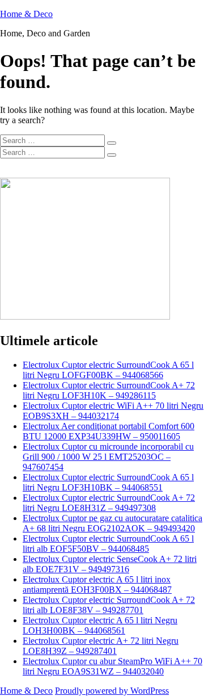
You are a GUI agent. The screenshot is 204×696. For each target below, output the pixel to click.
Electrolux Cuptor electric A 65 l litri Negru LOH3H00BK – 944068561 (100, 625)
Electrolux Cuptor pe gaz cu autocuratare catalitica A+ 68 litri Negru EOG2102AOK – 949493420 (112, 523)
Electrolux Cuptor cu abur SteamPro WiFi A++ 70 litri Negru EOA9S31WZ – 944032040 (112, 666)
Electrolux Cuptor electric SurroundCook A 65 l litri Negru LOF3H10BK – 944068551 (108, 482)
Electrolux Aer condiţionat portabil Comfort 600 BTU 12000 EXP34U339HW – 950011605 (108, 431)
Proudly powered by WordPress (112, 690)
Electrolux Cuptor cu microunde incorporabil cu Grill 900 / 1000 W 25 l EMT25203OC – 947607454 (108, 457)
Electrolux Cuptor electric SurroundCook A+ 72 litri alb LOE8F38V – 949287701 (109, 605)
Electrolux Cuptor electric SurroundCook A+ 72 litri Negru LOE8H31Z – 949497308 (109, 503)
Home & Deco (26, 14)
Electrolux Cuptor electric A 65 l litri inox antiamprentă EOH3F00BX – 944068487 (97, 584)
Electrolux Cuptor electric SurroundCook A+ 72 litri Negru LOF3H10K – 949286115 (109, 390)
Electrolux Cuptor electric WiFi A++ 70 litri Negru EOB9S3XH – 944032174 (113, 411)
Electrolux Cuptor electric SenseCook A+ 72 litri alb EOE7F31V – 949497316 (110, 564)
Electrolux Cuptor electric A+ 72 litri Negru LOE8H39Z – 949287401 (100, 646)
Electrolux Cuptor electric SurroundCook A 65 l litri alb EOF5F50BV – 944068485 (108, 544)
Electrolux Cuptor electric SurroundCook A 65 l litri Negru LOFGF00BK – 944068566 (108, 370)
